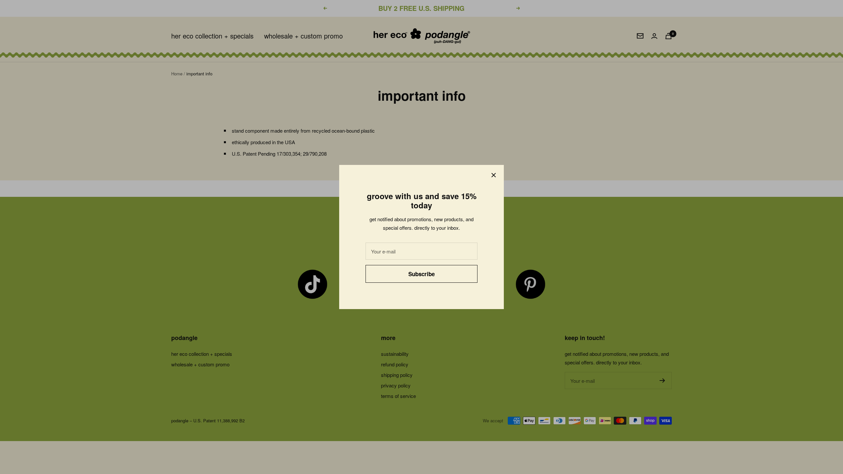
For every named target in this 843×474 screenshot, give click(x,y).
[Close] (493, 175)
